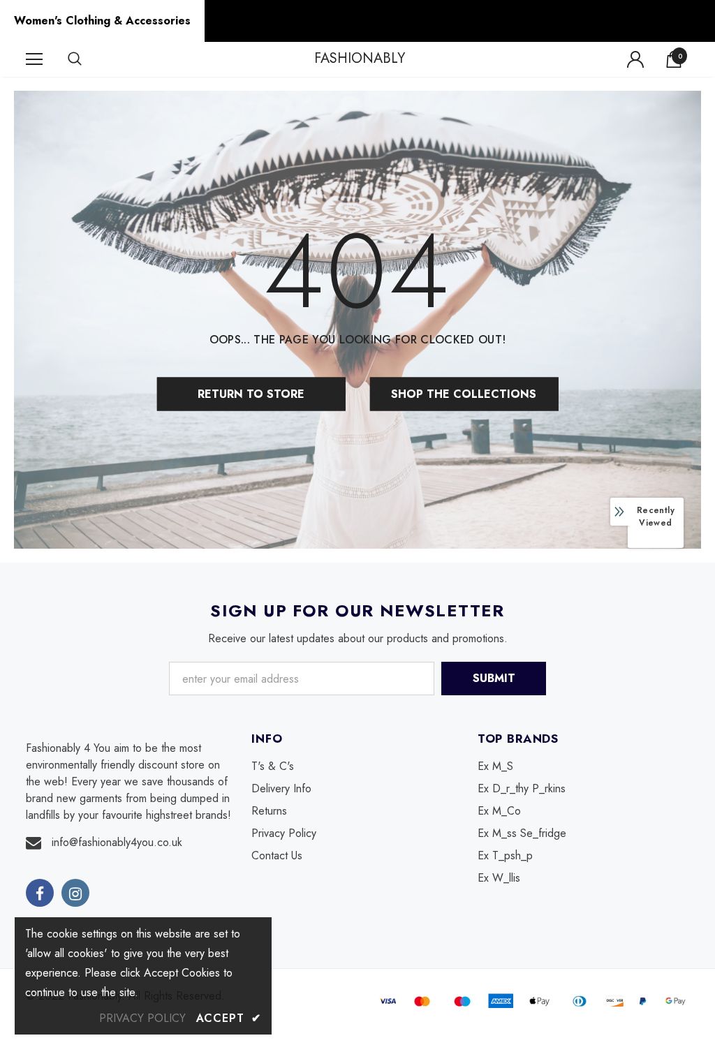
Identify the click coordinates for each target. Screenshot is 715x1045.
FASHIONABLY (359, 58)
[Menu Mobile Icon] (34, 59)
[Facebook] (40, 893)
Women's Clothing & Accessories (102, 21)
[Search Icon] (89, 59)
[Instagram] (75, 893)
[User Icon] (635, 59)
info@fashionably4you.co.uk (117, 842)
